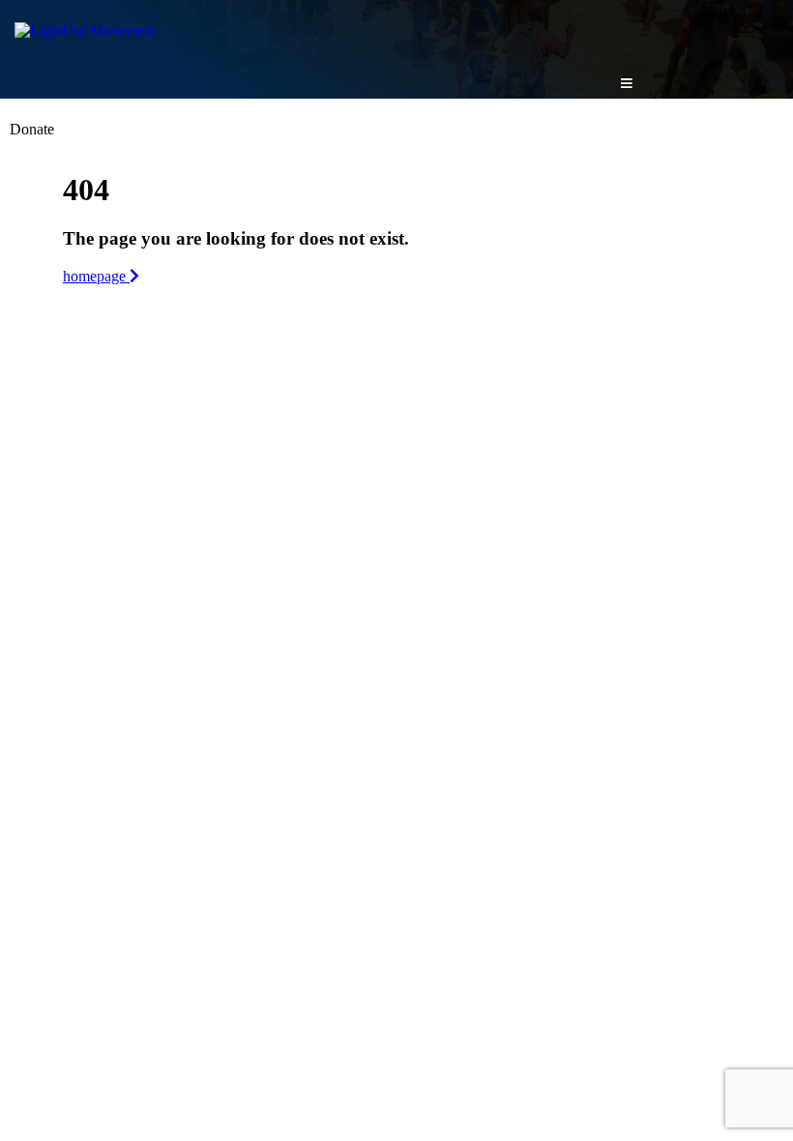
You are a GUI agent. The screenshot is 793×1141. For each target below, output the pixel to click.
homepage (96, 276)
